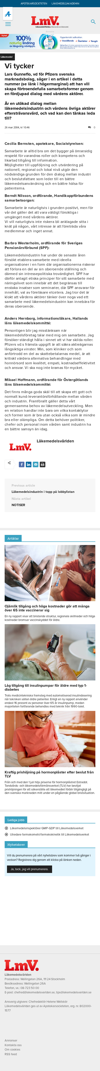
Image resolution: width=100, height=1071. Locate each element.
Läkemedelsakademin (65, 3)
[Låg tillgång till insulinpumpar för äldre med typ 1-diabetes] (50, 679)
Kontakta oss (13, 1045)
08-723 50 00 (29, 988)
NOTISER (18, 505)
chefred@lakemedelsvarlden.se (34, 992)
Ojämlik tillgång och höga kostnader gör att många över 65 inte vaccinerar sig (47, 608)
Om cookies (12, 1049)
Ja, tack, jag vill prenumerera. (29, 869)
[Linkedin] (28, 464)
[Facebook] (21, 464)
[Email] (35, 464)
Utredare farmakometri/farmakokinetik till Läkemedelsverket (49, 834)
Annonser (11, 1040)
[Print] (42, 464)
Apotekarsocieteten (34, 3)
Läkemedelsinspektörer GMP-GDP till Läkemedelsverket (46, 828)
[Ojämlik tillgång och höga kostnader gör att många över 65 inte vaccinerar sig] (50, 600)
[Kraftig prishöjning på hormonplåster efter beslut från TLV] (50, 766)
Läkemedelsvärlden (55, 441)
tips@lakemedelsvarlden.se (73, 992)
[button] (7, 24)
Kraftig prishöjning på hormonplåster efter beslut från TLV (49, 774)
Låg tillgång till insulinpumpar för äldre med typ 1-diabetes (46, 687)
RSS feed (11, 1054)
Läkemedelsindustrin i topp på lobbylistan (43, 492)
